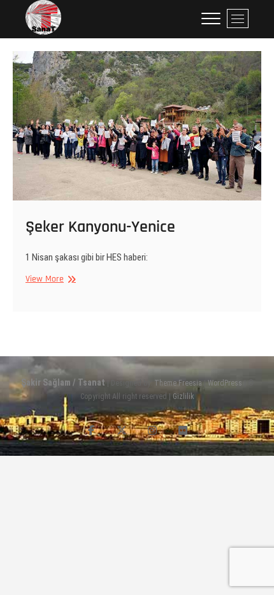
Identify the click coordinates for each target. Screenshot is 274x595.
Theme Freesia (178, 383)
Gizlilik (183, 396)
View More (44, 279)
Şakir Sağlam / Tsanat (63, 382)
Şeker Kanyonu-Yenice (100, 226)
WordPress (225, 383)
